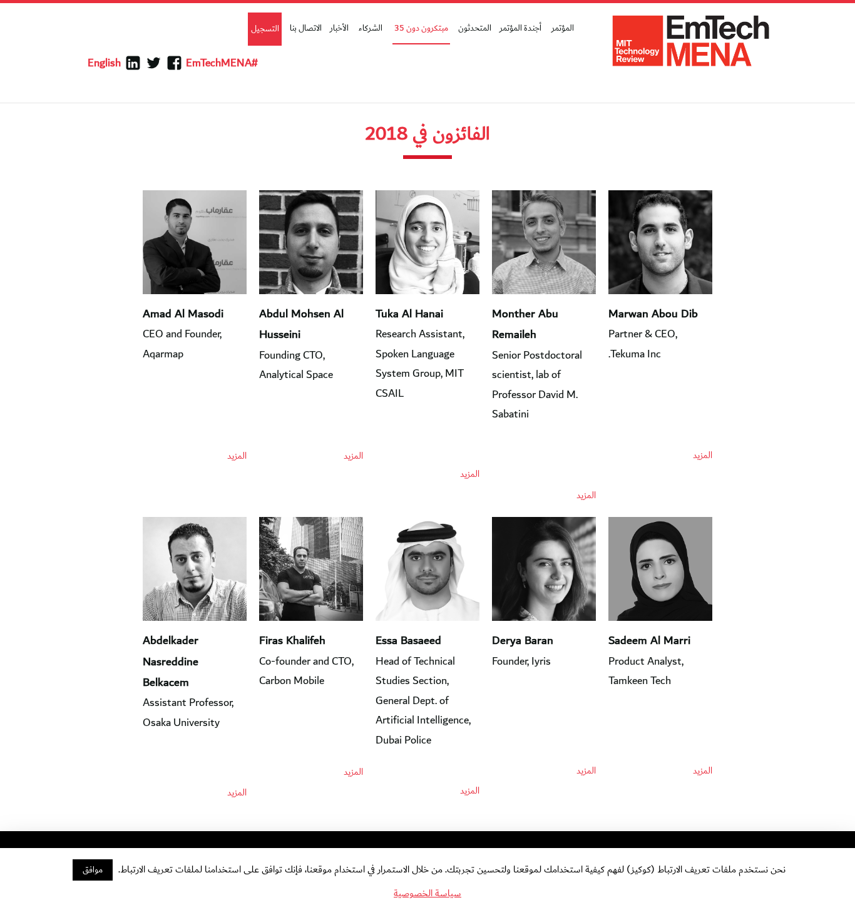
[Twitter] (153, 63)
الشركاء (370, 28)
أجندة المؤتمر (520, 28)
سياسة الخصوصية (427, 893)
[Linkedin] (133, 63)
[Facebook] (174, 63)
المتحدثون (474, 28)
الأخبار (339, 28)
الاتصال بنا (306, 28)
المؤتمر (562, 28)
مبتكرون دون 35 (421, 28)
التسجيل (265, 29)
